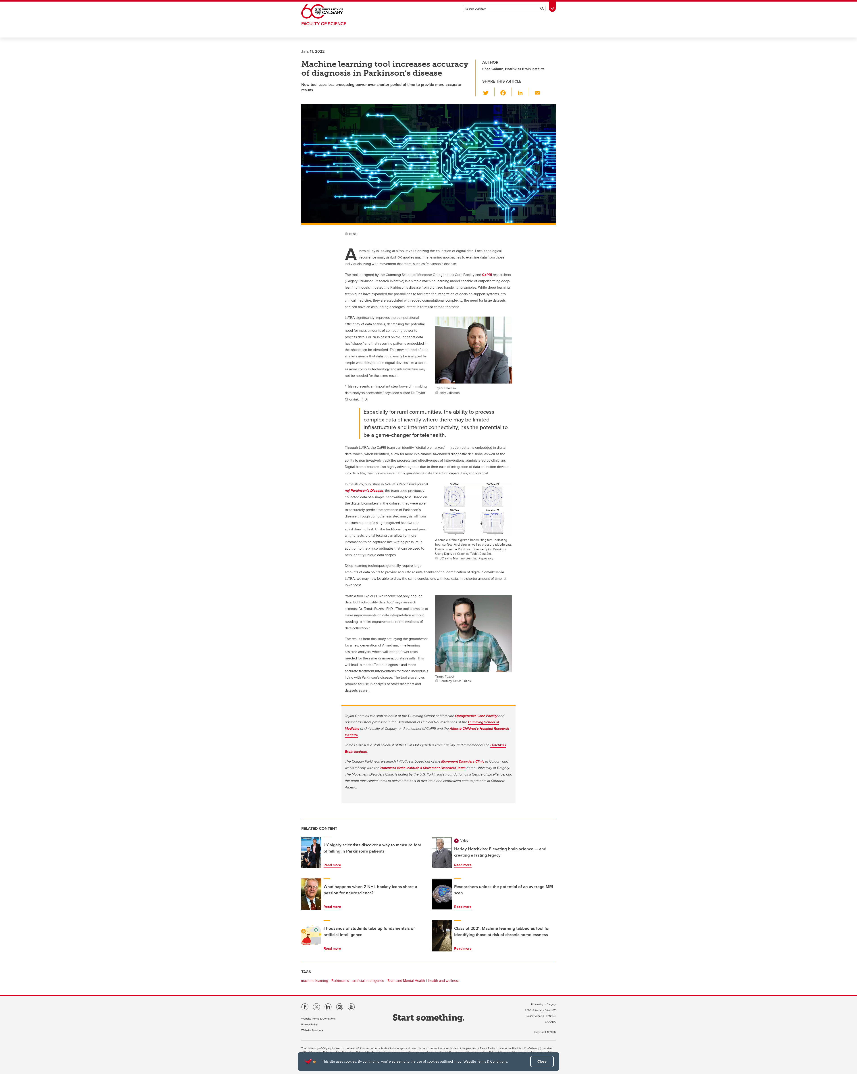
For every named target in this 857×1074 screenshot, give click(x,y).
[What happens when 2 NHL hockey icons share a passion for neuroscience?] (311, 894)
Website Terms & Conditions (485, 1061)
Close (542, 1061)
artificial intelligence (368, 980)
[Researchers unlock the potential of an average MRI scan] (442, 894)
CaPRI (487, 274)
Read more (332, 865)
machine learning (314, 980)
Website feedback (312, 1030)
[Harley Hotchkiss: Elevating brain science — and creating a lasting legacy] (442, 852)
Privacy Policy (309, 1024)
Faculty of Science (323, 23)
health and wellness (443, 980)
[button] (488, 92)
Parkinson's (340, 980)
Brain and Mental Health (406, 980)
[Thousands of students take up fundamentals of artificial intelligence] (311, 935)
